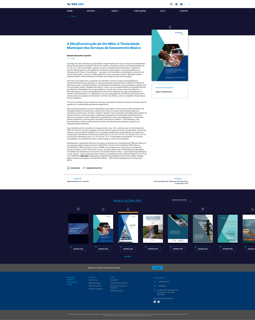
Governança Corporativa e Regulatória (118, 287)
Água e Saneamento (164, 92)
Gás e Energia (93, 280)
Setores (90, 11)
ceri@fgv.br (162, 286)
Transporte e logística (95, 289)
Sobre (70, 11)
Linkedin (176, 4)
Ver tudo (127, 256)
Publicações (140, 11)
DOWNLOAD (75, 168)
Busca (171, 4)
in (154, 302)
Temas (114, 11)
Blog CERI (71, 277)
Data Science (114, 280)
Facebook (181, 4)
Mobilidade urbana (95, 283)
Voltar (73, 16)
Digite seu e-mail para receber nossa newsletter (104, 267)
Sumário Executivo (94, 168)
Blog (162, 11)
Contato (184, 11)
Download (78, 249)
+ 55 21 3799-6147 (163, 281)
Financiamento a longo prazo (119, 283)
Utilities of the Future (116, 291)
